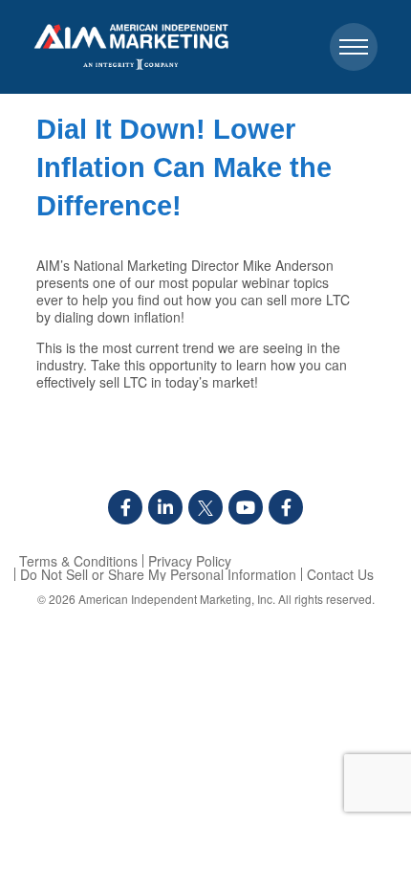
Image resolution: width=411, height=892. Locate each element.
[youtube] (245, 507)
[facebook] (125, 507)
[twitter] (205, 507)
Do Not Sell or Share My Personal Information (158, 574)
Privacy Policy (189, 561)
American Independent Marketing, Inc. (176, 599)
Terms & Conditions (78, 561)
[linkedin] (165, 507)
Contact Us (340, 574)
